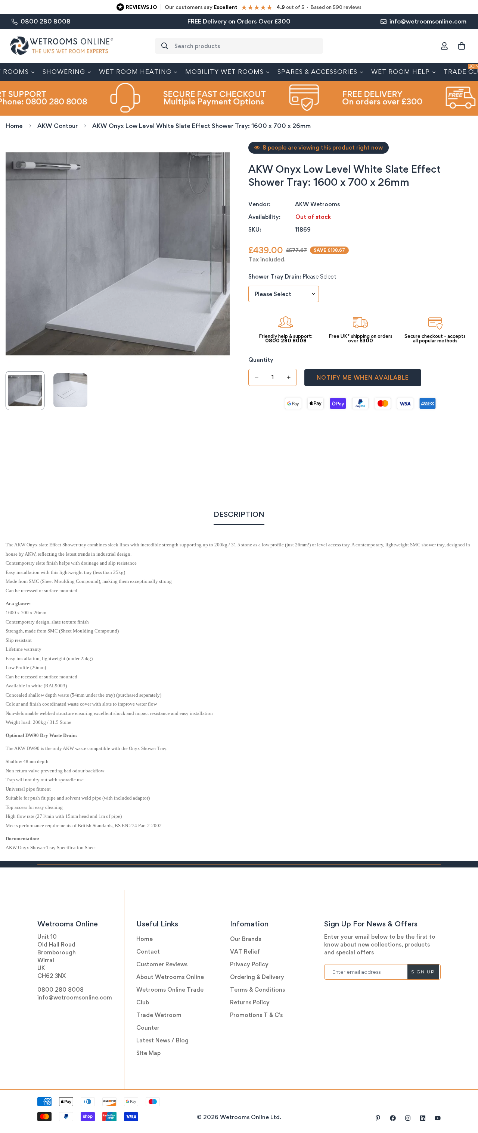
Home (14, 125)
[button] (461, 45)
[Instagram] (408, 1118)
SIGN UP (423, 971)
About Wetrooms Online (170, 976)
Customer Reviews (161, 964)
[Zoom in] (213, 157)
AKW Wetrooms (317, 204)
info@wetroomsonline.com (74, 997)
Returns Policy (250, 1002)
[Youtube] (438, 1118)
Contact (148, 951)
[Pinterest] (378, 1118)
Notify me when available (363, 377)
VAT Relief (245, 951)
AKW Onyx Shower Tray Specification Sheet (51, 847)
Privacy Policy (249, 964)
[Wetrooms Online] (62, 46)
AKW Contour (57, 125)
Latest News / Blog (162, 1040)
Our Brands (245, 938)
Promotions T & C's (256, 1015)
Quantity (260, 359)
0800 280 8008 (60, 989)
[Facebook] (393, 1118)
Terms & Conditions (257, 989)
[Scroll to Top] (463, 1092)
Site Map (148, 1053)
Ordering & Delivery (257, 976)
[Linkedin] (423, 1118)
